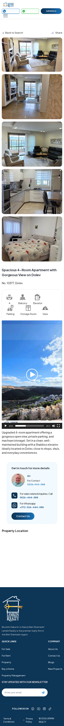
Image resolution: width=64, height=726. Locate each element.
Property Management (13, 675)
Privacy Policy (29, 720)
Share (58, 32)
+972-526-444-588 (32, 507)
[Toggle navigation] (5, 15)
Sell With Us (51, 11)
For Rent (6, 655)
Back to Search (14, 32)
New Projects (55, 668)
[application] (32, 374)
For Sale (6, 649)
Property (6, 662)
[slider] (29, 426)
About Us (53, 649)
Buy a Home (8, 668)
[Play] (5, 425)
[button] (32, 375)
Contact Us (23, 516)
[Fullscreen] (58, 425)
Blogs (51, 662)
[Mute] (53, 425)
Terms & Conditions (8, 720)
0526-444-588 (36, 484)
